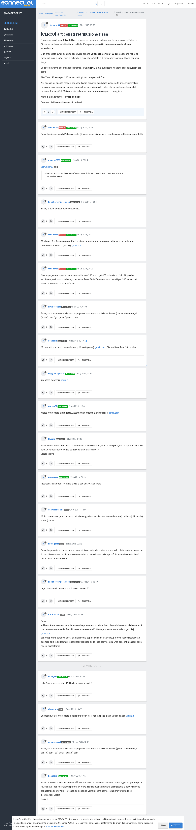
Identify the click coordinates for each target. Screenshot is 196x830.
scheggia (52, 341)
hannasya (52, 776)
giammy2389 (54, 160)
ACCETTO (175, 825)
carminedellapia (56, 510)
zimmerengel (54, 307)
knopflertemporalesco (59, 202)
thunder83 (55, 25)
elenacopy (53, 709)
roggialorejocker (56, 373)
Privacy (6, 823)
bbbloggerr (53, 544)
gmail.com (77, 245)
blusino (51, 439)
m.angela (52, 676)
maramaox (53, 477)
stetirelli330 (54, 614)
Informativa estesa (55, 826)
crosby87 (52, 406)
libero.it (64, 380)
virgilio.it (130, 715)
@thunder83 (47, 167)
